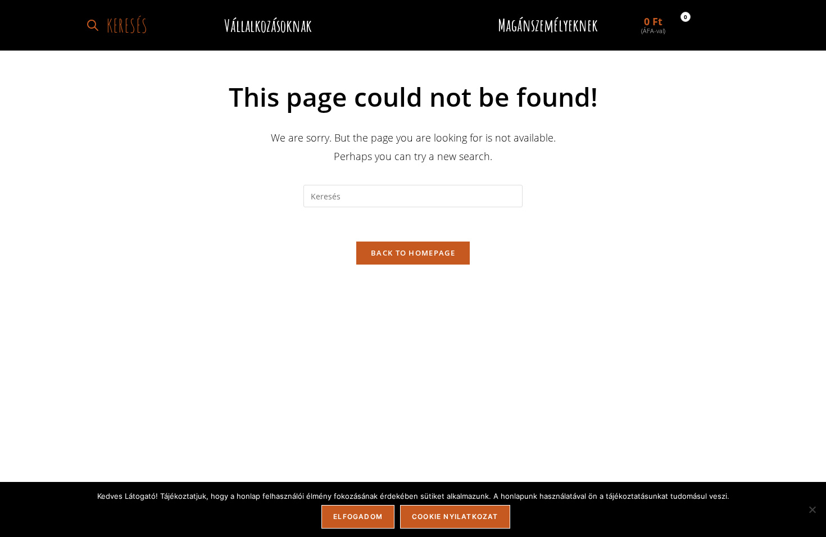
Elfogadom (358, 516)
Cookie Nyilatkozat (455, 516)
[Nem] (812, 509)
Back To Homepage (413, 253)
